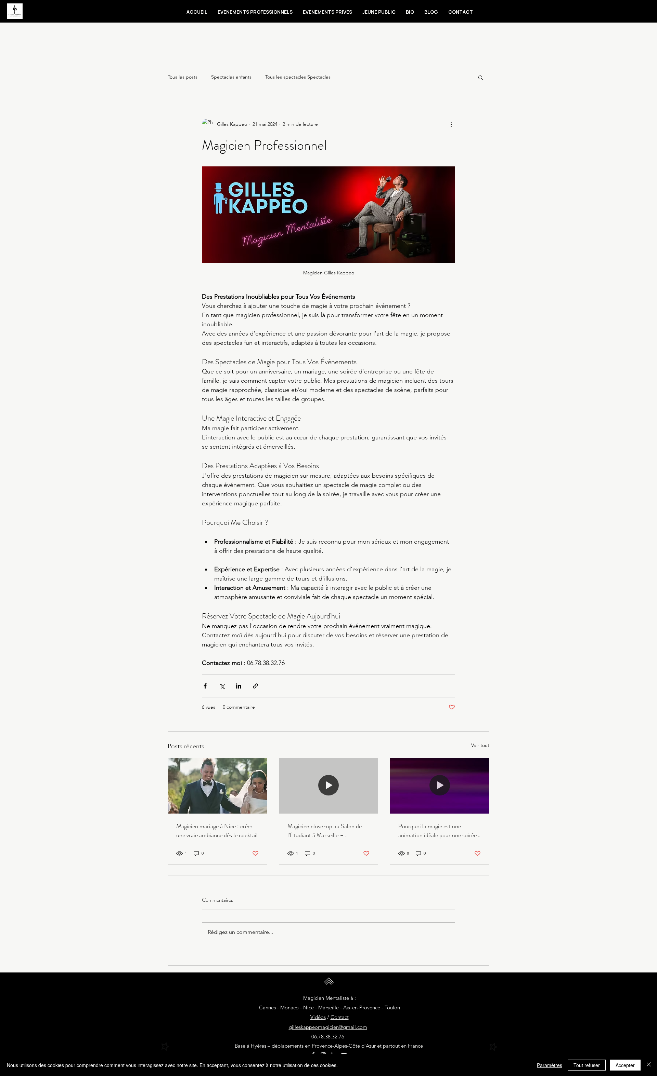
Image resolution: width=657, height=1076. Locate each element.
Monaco (290, 1007)
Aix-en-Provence (361, 1007)
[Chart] (165, 1046)
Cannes (268, 1007)
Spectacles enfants (231, 77)
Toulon (392, 1007)
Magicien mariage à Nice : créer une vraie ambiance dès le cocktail (217, 831)
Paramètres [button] (549, 1065)
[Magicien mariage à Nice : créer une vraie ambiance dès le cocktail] (217, 786)
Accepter (625, 1065)
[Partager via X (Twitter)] (222, 686)
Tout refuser (587, 1065)
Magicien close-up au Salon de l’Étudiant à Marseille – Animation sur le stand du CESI (325, 831)
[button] (255, 12)
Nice (308, 1007)
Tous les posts (182, 77)
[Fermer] (649, 1065)
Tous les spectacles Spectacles (298, 77)
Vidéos (318, 1017)
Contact (340, 1017)
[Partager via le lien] (255, 686)
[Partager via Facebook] (205, 686)
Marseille (329, 1007)
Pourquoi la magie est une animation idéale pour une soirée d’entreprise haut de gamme (437, 831)
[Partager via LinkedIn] (238, 686)
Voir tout (480, 745)
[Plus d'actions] (451, 124)
